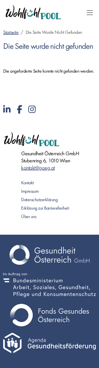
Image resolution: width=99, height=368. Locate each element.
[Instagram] (32, 109)
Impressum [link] (30, 191)
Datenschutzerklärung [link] (39, 199)
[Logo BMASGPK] (49, 285)
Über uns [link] (28, 216)
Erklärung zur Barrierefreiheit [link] (45, 208)
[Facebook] (19, 109)
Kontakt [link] (27, 183)
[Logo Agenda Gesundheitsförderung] (49, 343)
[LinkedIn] (7, 109)
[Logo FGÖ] (49, 315)
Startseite (10, 32)
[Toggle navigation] (90, 12)
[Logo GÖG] (49, 254)
